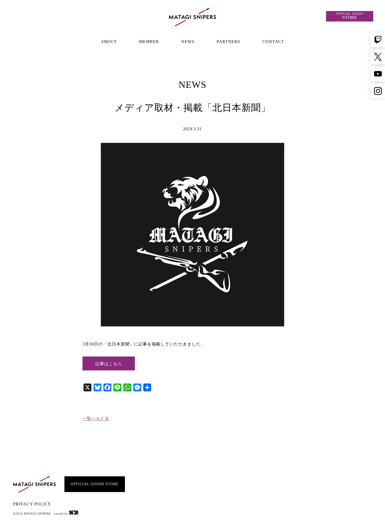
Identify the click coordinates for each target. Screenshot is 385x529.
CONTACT (273, 41)
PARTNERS (228, 41)
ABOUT (109, 41)
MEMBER (149, 41)
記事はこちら (108, 363)
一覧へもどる (95, 418)
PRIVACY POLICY (32, 504)
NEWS (187, 41)
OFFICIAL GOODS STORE (95, 484)
